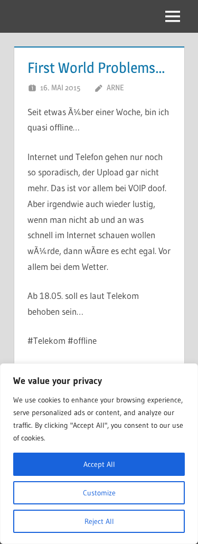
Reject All (99, 521)
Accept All (99, 464)
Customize (99, 493)
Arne (115, 87)
